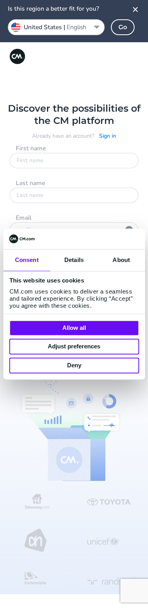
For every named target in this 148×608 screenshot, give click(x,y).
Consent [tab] (27, 259)
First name (31, 148)
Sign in (107, 136)
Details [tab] (74, 259)
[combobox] (56, 27)
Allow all (74, 327)
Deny (74, 365)
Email (24, 217)
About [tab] (121, 259)
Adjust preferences (74, 346)
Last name (30, 183)
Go (122, 27)
